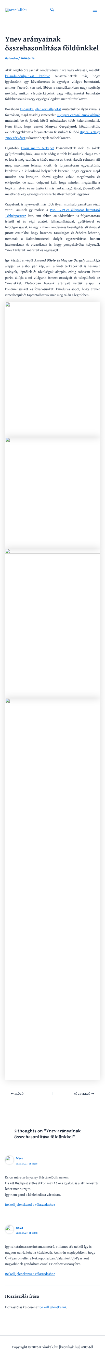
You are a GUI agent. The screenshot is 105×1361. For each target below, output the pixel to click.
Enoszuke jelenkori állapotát (40, 109)
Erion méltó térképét (37, 147)
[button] (52, 10)
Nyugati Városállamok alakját (78, 114)
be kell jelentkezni (53, 1307)
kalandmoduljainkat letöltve (27, 75)
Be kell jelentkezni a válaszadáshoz (30, 1204)
